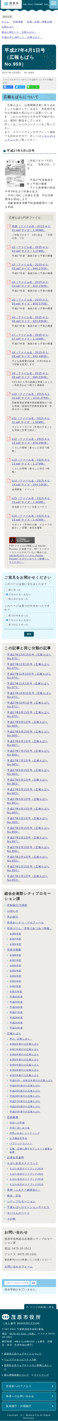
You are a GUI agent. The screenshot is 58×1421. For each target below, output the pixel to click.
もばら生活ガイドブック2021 (27, 1174)
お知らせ (12, 911)
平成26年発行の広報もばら (25, 1106)
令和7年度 (15, 939)
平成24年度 (16, 1028)
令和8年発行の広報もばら (24, 1044)
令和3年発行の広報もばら (24, 1070)
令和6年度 (15, 944)
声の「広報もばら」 (21, 1039)
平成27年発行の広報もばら (25, 1101)
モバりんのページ (18, 1213)
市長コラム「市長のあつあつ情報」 (30, 928)
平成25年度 (16, 1023)
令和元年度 (16, 991)
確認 (29, 634)
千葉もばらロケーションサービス (28, 1207)
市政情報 (18, 22)
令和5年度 (15, 971)
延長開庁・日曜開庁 (18, 1406)
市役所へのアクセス (18, 1386)
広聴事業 (12, 1117)
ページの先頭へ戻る (42, 1307)
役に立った (15, 590)
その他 (11, 1218)
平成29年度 (16, 1002)
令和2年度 (15, 986)
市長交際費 (14, 949)
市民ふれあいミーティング (25, 1133)
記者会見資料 (15, 1157)
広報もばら (8, 27)
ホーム (5, 22)
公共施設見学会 (18, 1138)
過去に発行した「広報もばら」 (19, 32)
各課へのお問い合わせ (20, 1396)
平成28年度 (16, 1007)
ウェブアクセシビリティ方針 (20, 1359)
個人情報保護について (16, 1375)
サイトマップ (41, 1375)
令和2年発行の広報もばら (24, 1075)
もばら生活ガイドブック (22, 1163)
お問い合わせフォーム (19, 1266)
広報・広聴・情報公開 (39, 22)
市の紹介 (12, 916)
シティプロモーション (21, 1201)
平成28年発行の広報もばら (25, 1096)
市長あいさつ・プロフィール (25, 922)
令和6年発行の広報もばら (24, 1054)
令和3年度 (15, 981)
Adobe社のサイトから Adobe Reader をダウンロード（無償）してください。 (29, 558)
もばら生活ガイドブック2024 (27, 1168)
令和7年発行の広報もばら (24, 1049)
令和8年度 (15, 934)
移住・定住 (14, 1195)
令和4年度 (15, 976)
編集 (33, 1283)
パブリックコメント (21, 1143)
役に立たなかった (19, 599)
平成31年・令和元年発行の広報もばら (31, 1080)
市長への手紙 (17, 1123)
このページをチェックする (17, 1283)
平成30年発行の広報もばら (25, 1085)
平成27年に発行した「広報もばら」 (22, 37)
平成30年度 (16, 997)
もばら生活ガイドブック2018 (27, 1179)
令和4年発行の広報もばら (24, 1065)
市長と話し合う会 (20, 1128)
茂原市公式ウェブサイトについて (23, 1354)
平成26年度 (16, 1017)
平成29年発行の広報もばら (25, 1091)
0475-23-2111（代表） (23, 1334)
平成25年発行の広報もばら (25, 1112)
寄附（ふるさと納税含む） (24, 1190)
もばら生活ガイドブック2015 (27, 1184)
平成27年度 (16, 1012)
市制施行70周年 (17, 905)
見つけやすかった (19, 615)
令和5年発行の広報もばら (24, 1059)
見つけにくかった (19, 624)
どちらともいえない (20, 594)
